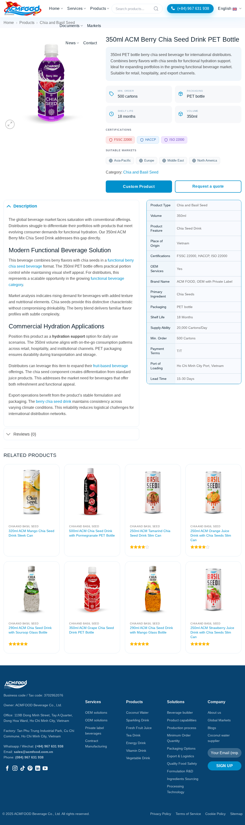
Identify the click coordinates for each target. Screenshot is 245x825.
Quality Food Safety (182, 763)
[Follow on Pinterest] (30, 768)
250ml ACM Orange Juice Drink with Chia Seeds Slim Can (210, 535)
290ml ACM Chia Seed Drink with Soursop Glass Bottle (30, 630)
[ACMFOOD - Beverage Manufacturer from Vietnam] (23, 9)
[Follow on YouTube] (45, 768)
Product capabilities (181, 720)
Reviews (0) (24, 434)
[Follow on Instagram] (14, 768)
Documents (70, 26)
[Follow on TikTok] (22, 768)
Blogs (212, 728)
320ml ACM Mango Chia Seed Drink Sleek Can (31, 533)
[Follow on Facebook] (7, 768)
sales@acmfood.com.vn (33, 752)
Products (98, 8)
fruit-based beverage (110, 366)
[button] (10, 124)
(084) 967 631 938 (29, 757)
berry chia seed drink (53, 401)
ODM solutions (96, 720)
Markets (94, 26)
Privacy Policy (160, 814)
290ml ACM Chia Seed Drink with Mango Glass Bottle (151, 630)
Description (25, 206)
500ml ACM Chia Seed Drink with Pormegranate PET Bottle (92, 533)
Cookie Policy (215, 814)
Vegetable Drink (138, 758)
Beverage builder (180, 712)
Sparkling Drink (137, 720)
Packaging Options (181, 748)
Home (54, 8)
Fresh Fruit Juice (139, 728)
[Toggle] (8, 206)
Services (75, 8)
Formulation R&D (180, 771)
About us (214, 712)
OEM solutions (96, 712)
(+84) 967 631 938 (49, 746)
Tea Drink (133, 735)
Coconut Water (137, 712)
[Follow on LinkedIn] (37, 768)
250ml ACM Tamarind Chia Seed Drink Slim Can (150, 533)
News (71, 43)
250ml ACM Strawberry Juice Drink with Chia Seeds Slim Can (212, 632)
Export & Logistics (180, 756)
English (224, 8)
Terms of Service (188, 814)
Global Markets (219, 720)
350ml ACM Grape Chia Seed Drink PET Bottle (91, 630)
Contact (90, 43)
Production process (181, 728)
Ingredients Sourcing (182, 779)
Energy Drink (136, 743)
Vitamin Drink (136, 750)
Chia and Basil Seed (140, 172)
